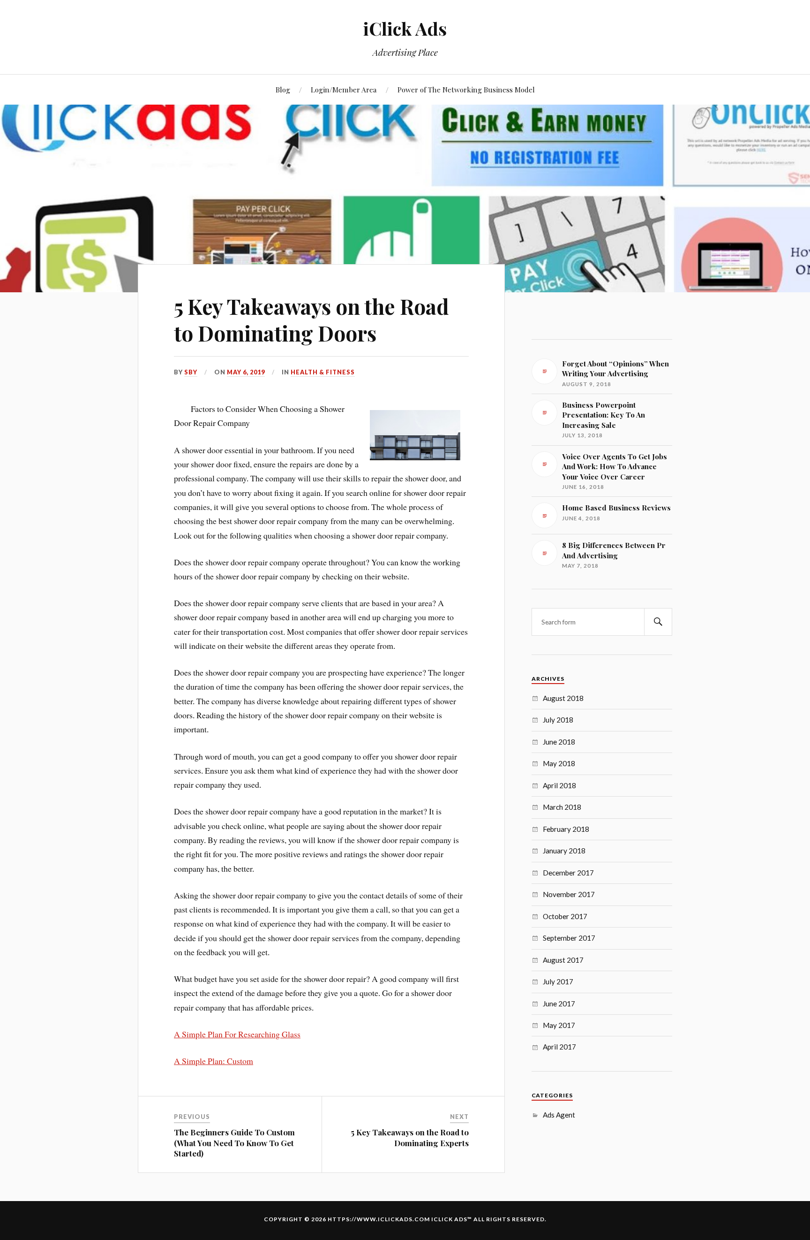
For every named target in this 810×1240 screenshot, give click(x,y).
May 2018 (559, 763)
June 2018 (559, 742)
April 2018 (559, 785)
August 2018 (563, 698)
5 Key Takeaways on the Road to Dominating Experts (410, 1137)
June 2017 (559, 1003)
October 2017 (565, 916)
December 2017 (568, 872)
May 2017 (559, 1025)
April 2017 (559, 1046)
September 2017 (569, 938)
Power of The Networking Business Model (466, 89)
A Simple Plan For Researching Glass (237, 1034)
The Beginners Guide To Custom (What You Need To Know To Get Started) (234, 1142)
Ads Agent (559, 1115)
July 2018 (558, 719)
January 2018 (564, 850)
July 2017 (558, 981)
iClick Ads (405, 28)
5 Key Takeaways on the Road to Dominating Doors (311, 319)
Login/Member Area (344, 89)
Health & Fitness (323, 372)
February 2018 (566, 829)
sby (190, 372)
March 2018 (562, 807)
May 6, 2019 (246, 372)
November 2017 (569, 894)
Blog (283, 89)
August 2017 (563, 960)
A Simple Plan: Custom (213, 1060)
